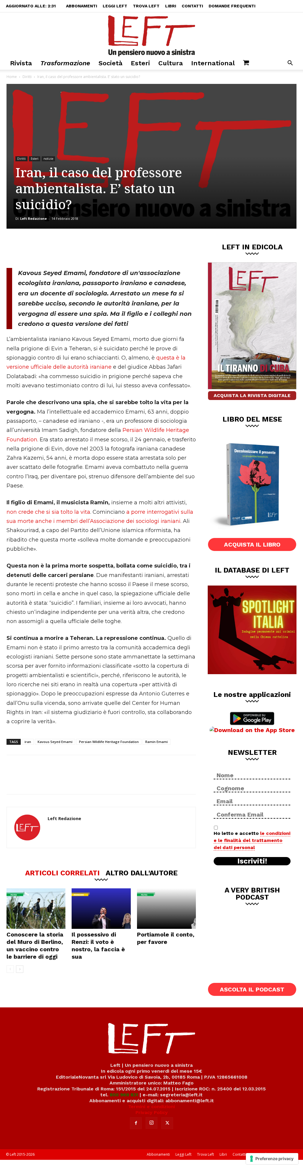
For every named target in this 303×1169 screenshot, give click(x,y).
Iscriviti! (252, 861)
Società (111, 63)
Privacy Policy (152, 1112)
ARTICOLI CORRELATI (62, 873)
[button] (290, 63)
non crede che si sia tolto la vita (48, 512)
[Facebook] (49, 248)
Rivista (21, 63)
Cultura (170, 63)
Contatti (192, 6)
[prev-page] (10, 969)
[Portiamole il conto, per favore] (166, 908)
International (213, 63)
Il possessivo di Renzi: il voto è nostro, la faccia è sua (98, 945)
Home (12, 76)
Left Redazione (33, 218)
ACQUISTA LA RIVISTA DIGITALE (252, 395)
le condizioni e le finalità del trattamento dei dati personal (252, 840)
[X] (68, 248)
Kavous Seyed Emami (55, 741)
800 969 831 (124, 1095)
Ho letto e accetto (252, 840)
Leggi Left (115, 6)
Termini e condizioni (151, 1106)
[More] (108, 248)
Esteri (140, 63)
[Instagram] (151, 1123)
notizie (48, 159)
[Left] (151, 34)
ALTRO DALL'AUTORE (142, 873)
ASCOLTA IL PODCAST (252, 989)
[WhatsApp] (88, 248)
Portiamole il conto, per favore (165, 938)
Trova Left (146, 6)
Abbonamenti (81, 6)
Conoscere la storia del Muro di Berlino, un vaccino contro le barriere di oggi (35, 945)
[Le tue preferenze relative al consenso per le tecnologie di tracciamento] (272, 1158)
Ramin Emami (156, 741)
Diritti (27, 76)
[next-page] (19, 969)
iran (28, 741)
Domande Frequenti (232, 6)
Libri (170, 6)
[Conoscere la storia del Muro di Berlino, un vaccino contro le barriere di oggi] (36, 908)
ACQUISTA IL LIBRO (252, 544)
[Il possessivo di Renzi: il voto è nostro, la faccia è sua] (101, 908)
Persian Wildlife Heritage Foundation (109, 741)
